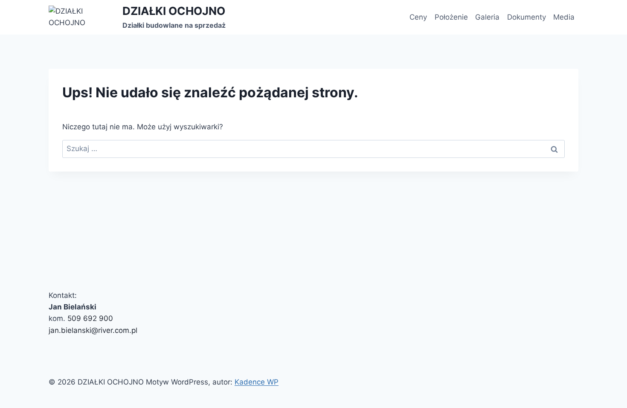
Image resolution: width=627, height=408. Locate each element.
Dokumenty (526, 17)
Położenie (451, 17)
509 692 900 (90, 318)
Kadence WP (257, 382)
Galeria (487, 17)
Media (564, 17)
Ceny (418, 17)
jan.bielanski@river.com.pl (93, 330)
